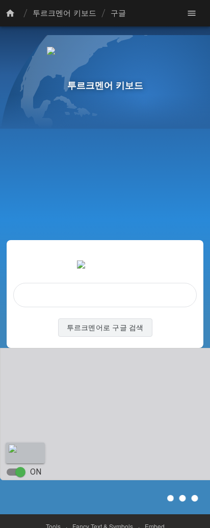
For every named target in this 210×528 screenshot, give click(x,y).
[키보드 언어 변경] (11, 13)
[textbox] (105, 295)
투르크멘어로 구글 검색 (105, 328)
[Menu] (191, 13)
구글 (118, 13)
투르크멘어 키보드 (64, 13)
